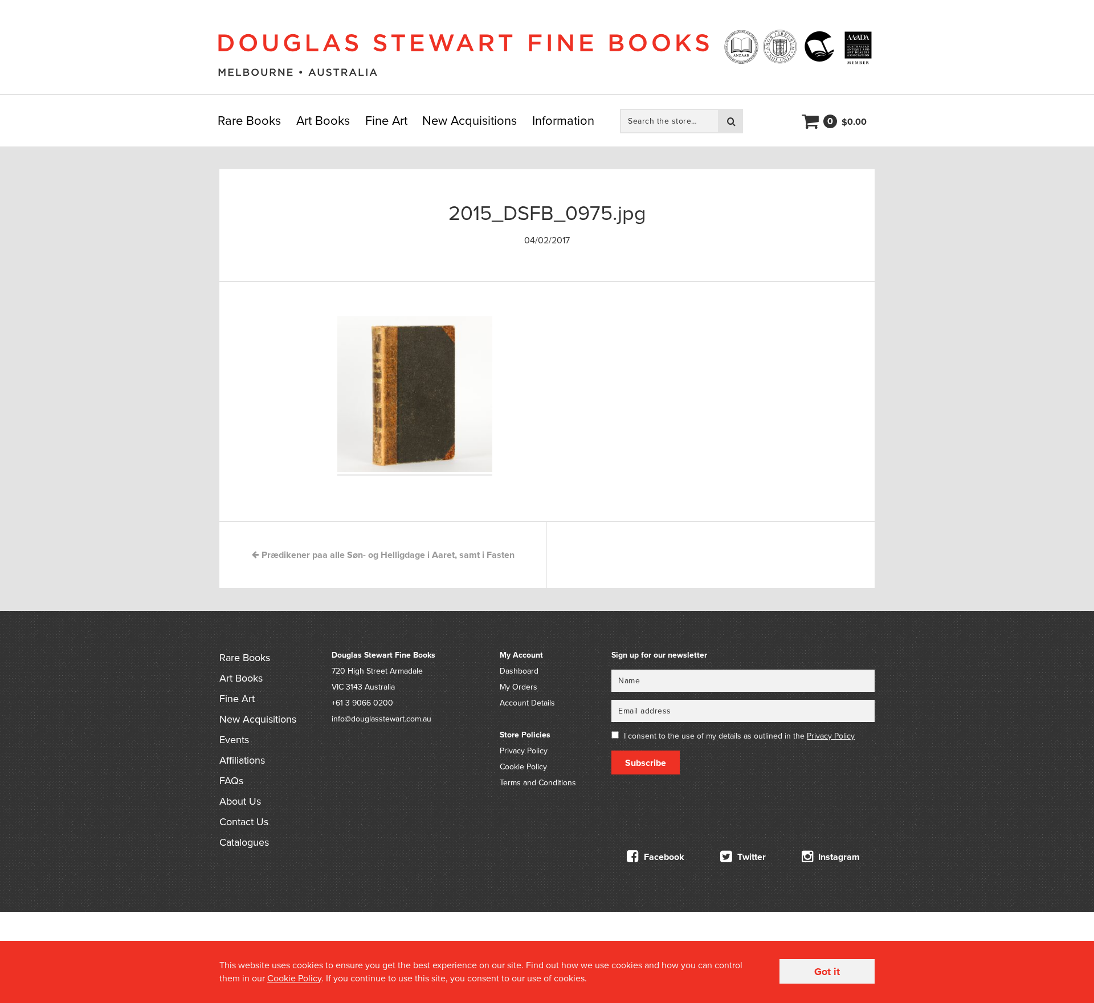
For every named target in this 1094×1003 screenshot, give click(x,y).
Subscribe (645, 763)
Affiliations (242, 760)
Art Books (323, 120)
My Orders (518, 687)
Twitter (750, 857)
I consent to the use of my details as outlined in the (739, 736)
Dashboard (519, 671)
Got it (827, 971)
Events (234, 739)
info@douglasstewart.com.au (381, 719)
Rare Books (249, 120)
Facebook (663, 857)
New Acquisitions (469, 120)
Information (563, 120)
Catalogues (244, 842)
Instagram (838, 857)
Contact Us (243, 822)
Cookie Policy (523, 767)
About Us (240, 801)
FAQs (231, 780)
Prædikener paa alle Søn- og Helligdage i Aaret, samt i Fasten (387, 555)
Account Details (527, 703)
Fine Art (386, 120)
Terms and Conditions (538, 783)
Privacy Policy (524, 751)
